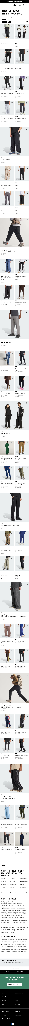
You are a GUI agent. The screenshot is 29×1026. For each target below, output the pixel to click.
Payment (16, 1000)
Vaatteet (3, 878)
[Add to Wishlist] (12, 26)
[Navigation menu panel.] (2, 5)
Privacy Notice (18, 1015)
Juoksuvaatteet (23, 890)
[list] (14, 18)
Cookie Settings (5, 1011)
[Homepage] (14, 5)
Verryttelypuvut (5, 884)
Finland (16, 1024)
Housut (3, 887)
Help (3, 1004)
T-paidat (12, 878)
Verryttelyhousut (24, 881)
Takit (2, 892)
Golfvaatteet (22, 884)
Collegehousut (23, 878)
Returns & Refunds (19, 993)
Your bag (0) (20, 971)
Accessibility (17, 1018)
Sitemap (16, 996)
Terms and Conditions (7, 1018)
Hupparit (3, 890)
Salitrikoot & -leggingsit (23, 887)
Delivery (4, 993)
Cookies (4, 1015)
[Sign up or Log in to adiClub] (20, 5)
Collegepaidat (13, 884)
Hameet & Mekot (24, 892)
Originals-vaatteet (12, 881)
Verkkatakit (13, 892)
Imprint (4, 1000)
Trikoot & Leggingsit (3, 881)
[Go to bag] (26, 5)
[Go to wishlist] (5, 5)
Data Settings (17, 1011)
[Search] (23, 5)
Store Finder (17, 1004)
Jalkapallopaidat (14, 890)
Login (7, 971)
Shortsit (12, 887)
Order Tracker (5, 996)
